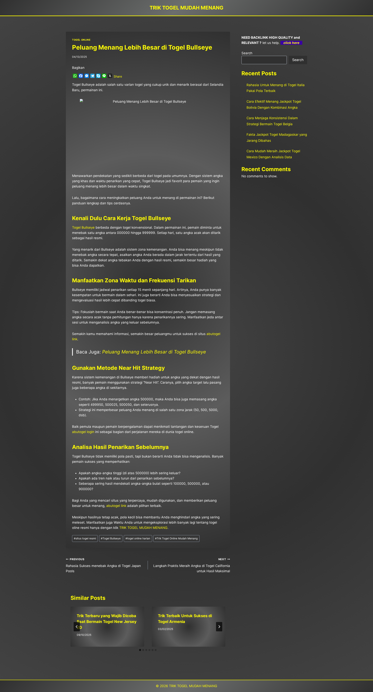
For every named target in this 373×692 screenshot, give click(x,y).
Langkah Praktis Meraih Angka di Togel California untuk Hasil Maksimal (191, 565)
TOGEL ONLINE (81, 39)
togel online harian (137, 538)
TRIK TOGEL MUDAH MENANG (193, 686)
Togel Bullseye (83, 227)
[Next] (219, 626)
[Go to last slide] (77, 626)
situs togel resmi (85, 538)
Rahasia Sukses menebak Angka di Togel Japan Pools (103, 565)
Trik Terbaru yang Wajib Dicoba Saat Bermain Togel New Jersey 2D (107, 621)
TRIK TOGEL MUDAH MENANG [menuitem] (143, 528)
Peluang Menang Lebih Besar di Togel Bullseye (154, 352)
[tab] (140, 650)
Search (246, 53)
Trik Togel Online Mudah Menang (176, 538)
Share (118, 76)
